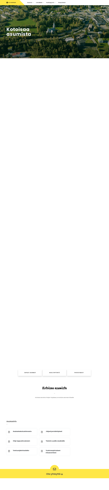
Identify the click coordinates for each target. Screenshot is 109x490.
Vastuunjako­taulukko (21, 450)
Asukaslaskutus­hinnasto (22, 431)
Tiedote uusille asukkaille (55, 441)
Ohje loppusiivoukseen (21, 441)
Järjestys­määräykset (54, 431)
